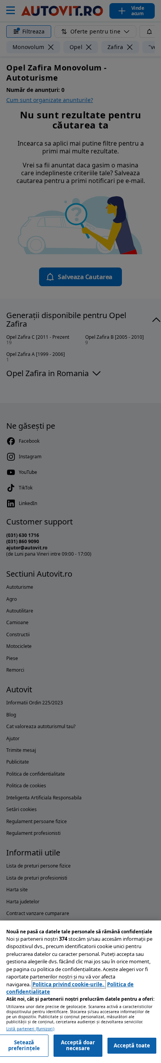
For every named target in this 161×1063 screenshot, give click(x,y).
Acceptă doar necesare (78, 1045)
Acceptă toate (132, 1045)
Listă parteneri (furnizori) (30, 1028)
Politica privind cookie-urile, (68, 984)
